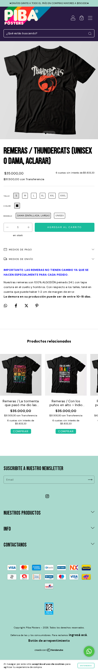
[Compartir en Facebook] (16, 306)
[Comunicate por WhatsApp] (89, 651)
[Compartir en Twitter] (26, 306)
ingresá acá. (78, 635)
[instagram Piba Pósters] (47, 496)
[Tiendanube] (49, 651)
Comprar (21, 431)
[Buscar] (90, 34)
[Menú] (90, 18)
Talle (7, 196)
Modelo (8, 216)
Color (7, 206)
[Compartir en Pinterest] (37, 306)
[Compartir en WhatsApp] (5, 306)
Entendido (86, 665)
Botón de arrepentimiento (49, 641)
